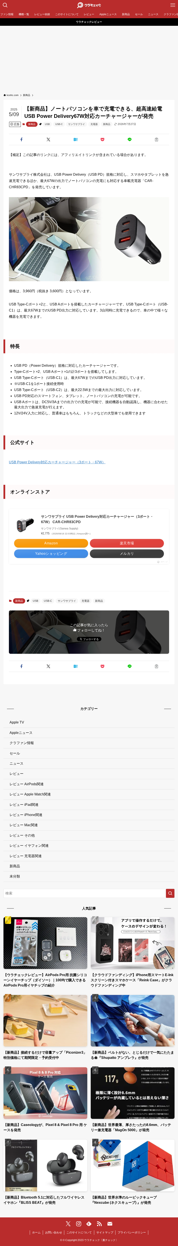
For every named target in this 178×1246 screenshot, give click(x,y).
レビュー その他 (22, 835)
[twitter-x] (68, 1224)
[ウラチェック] (89, 5)
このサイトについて (79, 1232)
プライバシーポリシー (132, 1232)
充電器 (94, 124)
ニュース (16, 763)
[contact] (110, 1224)
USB (47, 124)
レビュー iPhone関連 (26, 815)
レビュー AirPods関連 (27, 784)
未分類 (15, 876)
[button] (21, 139)
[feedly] (89, 1224)
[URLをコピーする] (156, 139)
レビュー (16, 774)
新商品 (31, 124)
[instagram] (79, 1224)
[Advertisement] (89, 58)
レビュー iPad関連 (24, 804)
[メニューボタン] (173, 5)
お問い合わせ (53, 1232)
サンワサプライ (76, 124)
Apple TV (17, 722)
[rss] (99, 1224)
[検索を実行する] (170, 893)
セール (15, 753)
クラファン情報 (22, 743)
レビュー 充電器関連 (26, 856)
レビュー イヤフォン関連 (29, 845)
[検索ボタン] (5, 5)
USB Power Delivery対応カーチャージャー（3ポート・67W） (57, 462)
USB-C (59, 124)
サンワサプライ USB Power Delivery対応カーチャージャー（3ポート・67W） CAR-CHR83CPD (97, 519)
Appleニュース (21, 733)
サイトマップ (104, 1232)
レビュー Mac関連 (24, 825)
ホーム (36, 1232)
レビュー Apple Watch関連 (30, 794)
